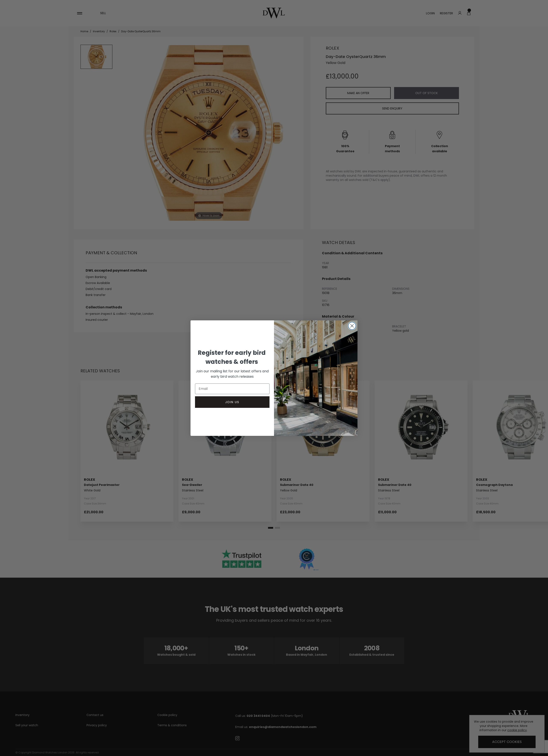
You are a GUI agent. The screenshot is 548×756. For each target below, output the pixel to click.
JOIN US (232, 402)
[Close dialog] (352, 326)
